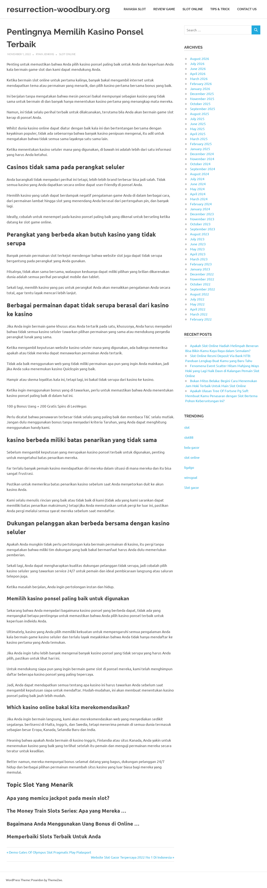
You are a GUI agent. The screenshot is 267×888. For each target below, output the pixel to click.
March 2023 (199, 259)
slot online (192, 457)
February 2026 (201, 83)
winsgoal (190, 477)
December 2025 (202, 93)
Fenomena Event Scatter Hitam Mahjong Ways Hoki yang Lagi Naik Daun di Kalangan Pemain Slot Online (222, 371)
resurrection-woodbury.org (58, 9)
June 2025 (198, 124)
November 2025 (202, 98)
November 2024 (202, 159)
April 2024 (197, 194)
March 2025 (199, 139)
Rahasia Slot (135, 9)
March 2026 (199, 78)
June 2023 (198, 244)
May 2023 (197, 249)
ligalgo (189, 467)
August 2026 (199, 58)
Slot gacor (191, 487)
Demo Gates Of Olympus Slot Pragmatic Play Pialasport (50, 852)
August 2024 (199, 174)
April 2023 (197, 254)
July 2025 (197, 119)
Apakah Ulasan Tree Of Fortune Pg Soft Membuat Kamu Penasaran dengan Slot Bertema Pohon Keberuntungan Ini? (221, 396)
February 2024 (201, 204)
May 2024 (197, 189)
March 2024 (199, 199)
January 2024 (200, 209)
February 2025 (201, 144)
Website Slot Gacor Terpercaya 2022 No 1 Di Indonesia (131, 857)
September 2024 (202, 169)
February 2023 (201, 264)
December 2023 (202, 214)
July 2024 (197, 179)
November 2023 (202, 219)
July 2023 (197, 239)
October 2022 (200, 284)
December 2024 (202, 154)
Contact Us (247, 9)
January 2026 (200, 88)
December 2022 (202, 274)
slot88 (188, 437)
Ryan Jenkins (45, 54)
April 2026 (197, 73)
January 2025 (200, 149)
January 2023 (200, 269)
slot (187, 427)
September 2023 (202, 229)
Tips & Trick (220, 9)
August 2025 (199, 113)
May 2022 (197, 304)
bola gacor (191, 447)
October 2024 (200, 164)
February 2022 (201, 319)
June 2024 (198, 184)
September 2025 (202, 108)
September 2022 (202, 289)
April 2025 (197, 134)
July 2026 (197, 63)
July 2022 (197, 299)
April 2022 (197, 309)
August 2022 (199, 294)
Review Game (164, 9)
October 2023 (200, 224)
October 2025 (200, 103)
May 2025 (197, 129)
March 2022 (199, 314)
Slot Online (193, 9)
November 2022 (202, 279)
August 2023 (199, 234)
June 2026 (198, 68)
